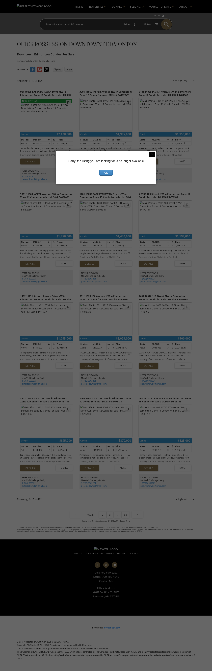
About (184, 6)
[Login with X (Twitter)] (46, 71)
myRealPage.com (112, 627)
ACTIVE (157, 16)
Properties (95, 6)
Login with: (22, 69)
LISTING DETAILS (30, 161)
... (117, 514)
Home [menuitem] (79, 6)
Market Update (160, 6)
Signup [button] (57, 69)
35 (125, 514)
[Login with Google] (39, 71)
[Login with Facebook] (32, 71)
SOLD (170, 16)
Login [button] (69, 69)
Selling (135, 6)
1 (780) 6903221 (29, 176)
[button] (97, 565)
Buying (116, 6)
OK (106, 172)
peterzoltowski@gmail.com (34, 179)
